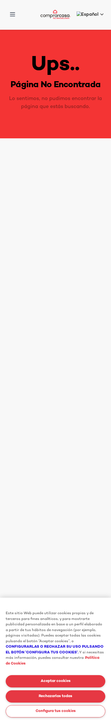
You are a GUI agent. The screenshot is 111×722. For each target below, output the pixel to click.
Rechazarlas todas (55, 696)
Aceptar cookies (56, 681)
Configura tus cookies (56, 711)
